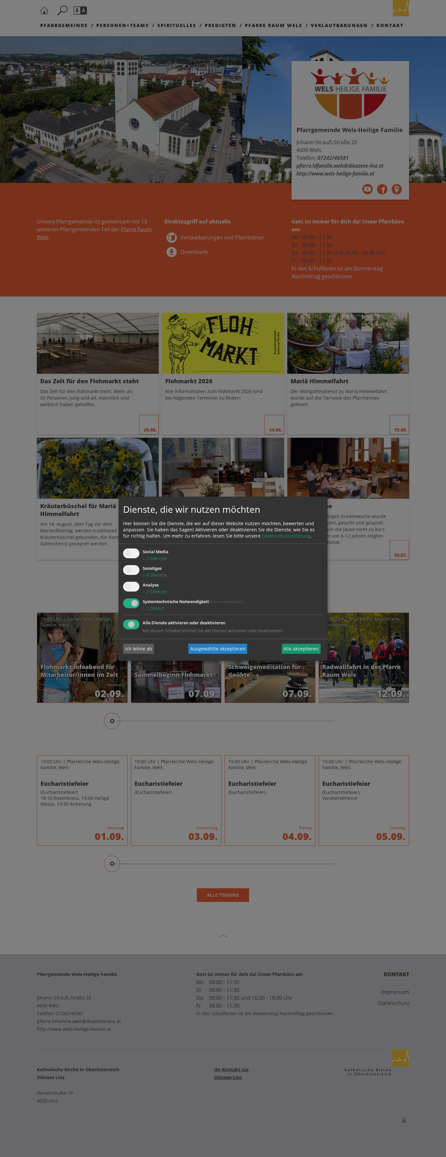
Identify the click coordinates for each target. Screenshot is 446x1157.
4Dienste (155, 575)
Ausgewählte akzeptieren (218, 649)
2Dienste (155, 559)
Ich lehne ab (138, 649)
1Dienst (153, 608)
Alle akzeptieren (301, 649)
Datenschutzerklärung (286, 536)
